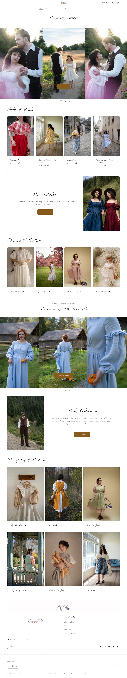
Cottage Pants (71, 160)
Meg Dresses (15, 291)
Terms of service (64, 673)
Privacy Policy (69, 629)
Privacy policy (53, 673)
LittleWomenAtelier (18, 673)
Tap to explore (63, 375)
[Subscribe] (45, 646)
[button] (9, 2)
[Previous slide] (57, 101)
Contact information (89, 673)
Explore (63, 86)
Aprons (89, 590)
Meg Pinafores (16, 525)
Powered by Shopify (30, 673)
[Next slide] (66, 101)
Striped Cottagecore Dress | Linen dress (104, 161)
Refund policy (43, 673)
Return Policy (69, 626)
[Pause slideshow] (70, 101)
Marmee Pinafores (56, 590)
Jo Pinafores (54, 525)
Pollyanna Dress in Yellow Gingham (47, 161)
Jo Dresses (43, 291)
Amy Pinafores (17, 590)
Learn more (45, 212)
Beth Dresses (73, 291)
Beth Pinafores (93, 525)
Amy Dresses (101, 291)
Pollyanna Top (15, 160)
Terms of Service (70, 633)
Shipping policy (76, 673)
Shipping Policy (70, 622)
